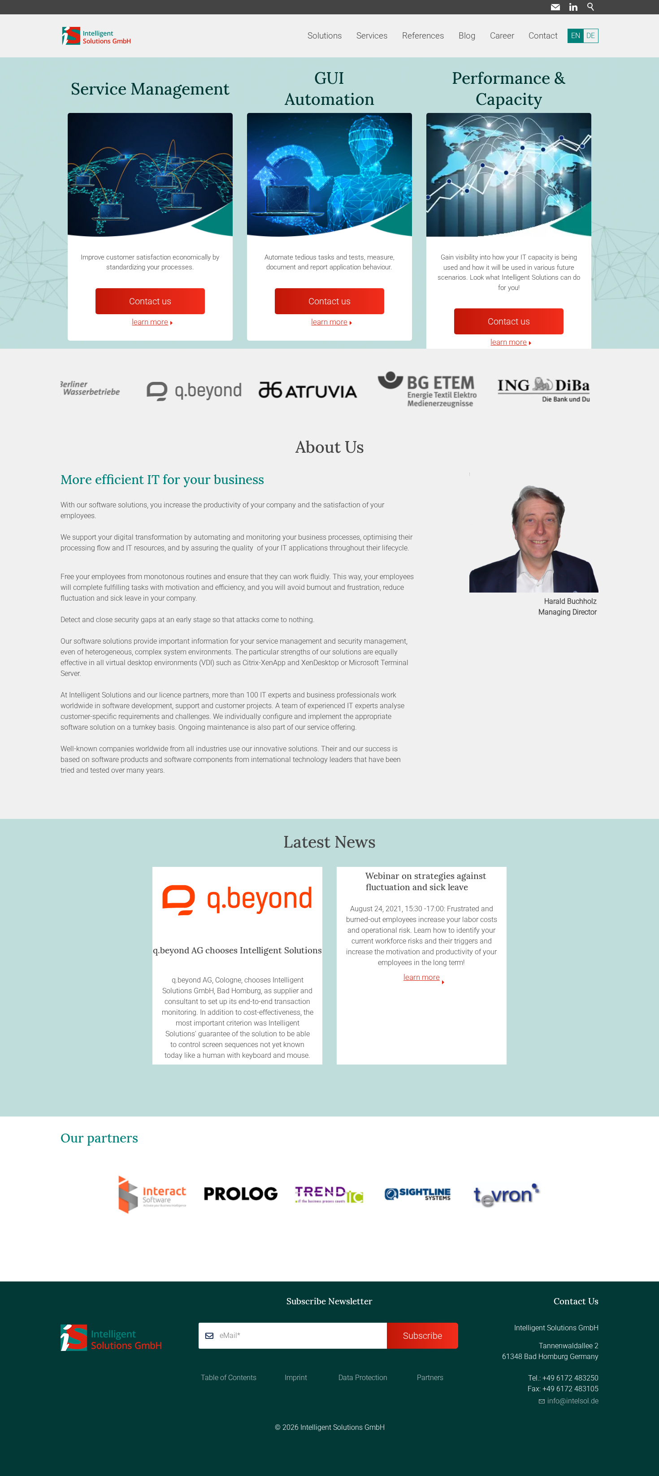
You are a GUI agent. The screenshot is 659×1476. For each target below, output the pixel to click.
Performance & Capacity (508, 88)
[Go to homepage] (97, 36)
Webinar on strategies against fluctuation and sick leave (425, 881)
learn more (150, 321)
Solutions (325, 35)
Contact (543, 35)
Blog (467, 35)
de (590, 35)
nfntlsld (572, 1401)
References (423, 35)
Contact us (150, 301)
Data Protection (362, 1377)
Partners (430, 1377)
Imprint (296, 1377)
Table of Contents (228, 1377)
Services (372, 35)
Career (502, 35)
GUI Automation (329, 88)
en (575, 35)
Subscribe (422, 1335)
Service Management (150, 88)
